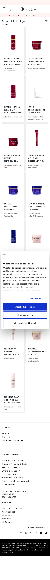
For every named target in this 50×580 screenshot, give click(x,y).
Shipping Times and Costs (14, 464)
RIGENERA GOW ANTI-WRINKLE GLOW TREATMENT (13, 400)
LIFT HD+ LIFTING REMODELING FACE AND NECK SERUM (13, 61)
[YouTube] (41, 533)
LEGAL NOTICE (8, 494)
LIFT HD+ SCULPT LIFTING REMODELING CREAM (12, 158)
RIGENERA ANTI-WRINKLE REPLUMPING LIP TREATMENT (11, 351)
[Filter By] (46, 21)
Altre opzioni (35, 298)
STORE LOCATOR (9, 497)
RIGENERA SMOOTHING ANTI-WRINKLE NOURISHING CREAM (37, 351)
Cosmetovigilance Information (16, 481)
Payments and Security (13, 460)
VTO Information (9, 484)
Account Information (12, 508)
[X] (26, 533)
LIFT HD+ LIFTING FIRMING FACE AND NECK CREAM (36, 61)
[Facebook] (21, 533)
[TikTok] (46, 533)
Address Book (8, 512)
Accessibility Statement (13, 440)
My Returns (7, 522)
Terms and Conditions (12, 477)
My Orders (7, 515)
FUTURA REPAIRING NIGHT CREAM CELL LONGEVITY (36, 206)
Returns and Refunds (12, 467)
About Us (6, 433)
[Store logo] (29, 9)
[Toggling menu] (4, 9)
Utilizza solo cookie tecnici (25, 323)
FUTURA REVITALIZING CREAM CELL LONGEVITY (10, 206)
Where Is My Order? (11, 471)
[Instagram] (36, 533)
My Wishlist (7, 518)
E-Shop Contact (9, 474)
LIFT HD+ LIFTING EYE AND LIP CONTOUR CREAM (12, 110)
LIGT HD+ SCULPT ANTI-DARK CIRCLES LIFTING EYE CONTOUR (36, 158)
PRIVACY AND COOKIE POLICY (14, 491)
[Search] (9, 9)
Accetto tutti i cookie (25, 307)
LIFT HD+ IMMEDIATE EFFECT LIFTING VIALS (36, 110)
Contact (6, 437)
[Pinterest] (31, 533)
